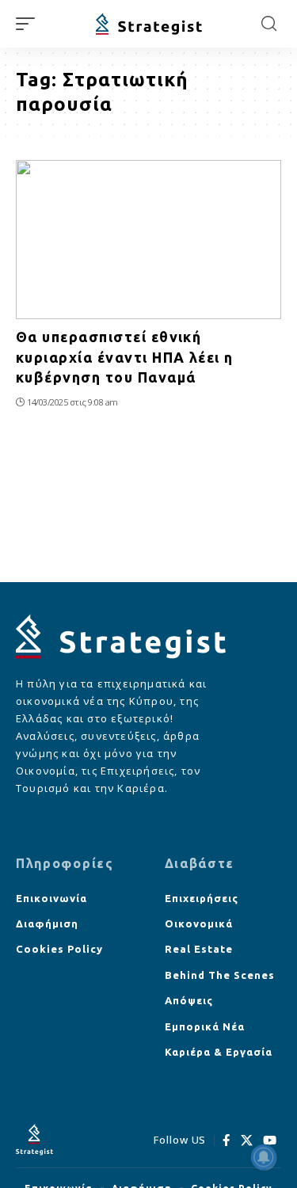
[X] (247, 1140)
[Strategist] (149, 24)
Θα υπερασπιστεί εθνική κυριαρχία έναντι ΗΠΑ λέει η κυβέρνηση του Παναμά (125, 356)
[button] (29, 23)
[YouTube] (270, 1140)
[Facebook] (226, 1140)
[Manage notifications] (263, 1157)
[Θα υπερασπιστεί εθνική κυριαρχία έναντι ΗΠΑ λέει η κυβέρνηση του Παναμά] (148, 239)
